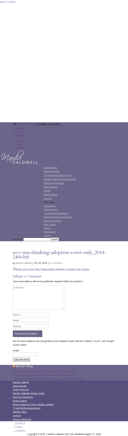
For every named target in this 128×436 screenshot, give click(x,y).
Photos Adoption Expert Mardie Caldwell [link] (33, 404)
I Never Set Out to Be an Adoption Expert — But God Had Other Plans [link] (48, 378)
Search (55, 239)
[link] (19, 163)
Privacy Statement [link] (22, 419)
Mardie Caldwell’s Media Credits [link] (60, 179)
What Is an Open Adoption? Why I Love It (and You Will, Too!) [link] (44, 374)
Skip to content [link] (7, 1)
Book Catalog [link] (50, 186)
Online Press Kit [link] (51, 171)
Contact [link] (48, 198)
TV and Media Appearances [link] (57, 175)
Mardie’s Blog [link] (50, 194)
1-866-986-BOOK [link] (25, 124)
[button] (19, 127)
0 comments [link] (56, 262)
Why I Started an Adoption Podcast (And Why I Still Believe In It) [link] (45, 371)
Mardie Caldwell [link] (24, 262)
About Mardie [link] (50, 167)
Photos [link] (47, 190)
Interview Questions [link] (54, 182)
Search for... (18, 239)
